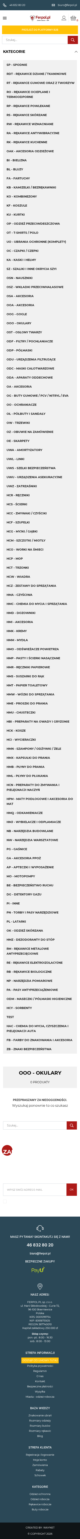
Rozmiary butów (40, 1425)
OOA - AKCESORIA (20, 305)
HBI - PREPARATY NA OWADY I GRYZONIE (38, 721)
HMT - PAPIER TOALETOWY (27, 685)
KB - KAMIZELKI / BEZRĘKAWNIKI (31, 187)
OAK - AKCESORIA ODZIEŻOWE (30, 151)
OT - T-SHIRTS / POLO (22, 233)
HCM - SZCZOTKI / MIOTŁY (26, 540)
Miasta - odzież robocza (40, 1396)
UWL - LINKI (15, 459)
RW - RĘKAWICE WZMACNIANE (30, 124)
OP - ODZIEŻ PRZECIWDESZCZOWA (33, 224)
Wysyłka (40, 1391)
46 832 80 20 (40, 1245)
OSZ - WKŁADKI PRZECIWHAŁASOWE (35, 287)
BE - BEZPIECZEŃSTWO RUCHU (30, 885)
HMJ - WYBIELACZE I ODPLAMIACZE (34, 822)
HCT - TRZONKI (18, 568)
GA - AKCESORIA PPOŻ (24, 858)
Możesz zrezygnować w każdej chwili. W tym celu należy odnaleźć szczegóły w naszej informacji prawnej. (40, 1202)
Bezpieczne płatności (40, 1386)
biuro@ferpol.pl (40, 1253)
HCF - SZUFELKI (18, 522)
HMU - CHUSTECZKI (21, 712)
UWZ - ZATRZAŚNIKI (22, 486)
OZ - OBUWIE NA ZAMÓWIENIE (30, 432)
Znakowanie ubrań (40, 1415)
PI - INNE (13, 903)
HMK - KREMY (17, 631)
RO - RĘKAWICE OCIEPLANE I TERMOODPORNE (28, 94)
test (10, 1017)
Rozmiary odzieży (40, 1420)
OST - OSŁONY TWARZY (24, 332)
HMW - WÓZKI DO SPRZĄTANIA (30, 694)
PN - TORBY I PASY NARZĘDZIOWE (32, 912)
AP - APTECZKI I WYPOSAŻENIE (30, 867)
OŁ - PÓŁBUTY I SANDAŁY (26, 414)
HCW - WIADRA (18, 577)
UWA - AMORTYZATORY (24, 450)
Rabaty (40, 1470)
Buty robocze (40, 1509)
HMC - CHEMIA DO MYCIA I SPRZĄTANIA (37, 604)
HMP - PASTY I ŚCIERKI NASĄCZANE (33, 658)
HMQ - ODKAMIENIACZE (25, 813)
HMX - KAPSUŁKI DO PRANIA (28, 758)
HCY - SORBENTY (19, 1008)
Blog (40, 1436)
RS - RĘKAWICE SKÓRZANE (27, 115)
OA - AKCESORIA (19, 386)
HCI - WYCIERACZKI (21, 740)
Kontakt (40, 1381)
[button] (76, 51)
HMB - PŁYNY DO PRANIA (26, 767)
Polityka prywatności (40, 1365)
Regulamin (40, 1371)
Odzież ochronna (40, 1494)
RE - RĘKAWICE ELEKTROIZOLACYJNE (35, 963)
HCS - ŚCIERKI (17, 504)
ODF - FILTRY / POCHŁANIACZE (30, 341)
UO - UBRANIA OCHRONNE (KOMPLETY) (36, 242)
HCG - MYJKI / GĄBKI (22, 531)
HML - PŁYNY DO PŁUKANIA (27, 776)
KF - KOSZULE (17, 205)
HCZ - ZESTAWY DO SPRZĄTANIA (31, 586)
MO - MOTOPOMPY (21, 876)
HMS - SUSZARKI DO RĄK (25, 676)
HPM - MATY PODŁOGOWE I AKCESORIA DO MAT (40, 801)
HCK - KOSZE (16, 730)
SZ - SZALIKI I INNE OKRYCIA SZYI (32, 269)
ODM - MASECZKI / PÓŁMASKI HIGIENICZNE (39, 999)
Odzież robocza (40, 1499)
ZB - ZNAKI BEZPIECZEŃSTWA (29, 1049)
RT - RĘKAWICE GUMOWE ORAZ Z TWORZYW (40, 83)
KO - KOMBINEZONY (22, 196)
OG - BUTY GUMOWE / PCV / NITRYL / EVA (38, 396)
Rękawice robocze (40, 1504)
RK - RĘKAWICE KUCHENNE (27, 142)
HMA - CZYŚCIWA (19, 595)
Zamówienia (40, 1465)
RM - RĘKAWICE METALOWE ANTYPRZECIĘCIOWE (28, 951)
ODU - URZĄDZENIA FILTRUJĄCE (31, 359)
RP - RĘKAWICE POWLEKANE (28, 106)
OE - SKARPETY (18, 441)
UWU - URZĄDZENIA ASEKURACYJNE (34, 477)
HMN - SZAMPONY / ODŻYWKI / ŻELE (34, 749)
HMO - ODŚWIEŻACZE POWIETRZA (33, 649)
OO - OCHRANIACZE (22, 405)
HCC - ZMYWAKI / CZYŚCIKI (27, 513)
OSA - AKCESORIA (20, 296)
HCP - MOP (15, 558)
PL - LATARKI (16, 921)
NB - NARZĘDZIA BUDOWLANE (30, 831)
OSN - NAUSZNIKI (20, 278)
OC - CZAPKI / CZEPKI (23, 251)
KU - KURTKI (16, 214)
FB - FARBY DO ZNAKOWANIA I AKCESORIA (39, 1040)
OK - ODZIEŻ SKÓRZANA (25, 930)
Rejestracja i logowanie (40, 1454)
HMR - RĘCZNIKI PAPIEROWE (28, 667)
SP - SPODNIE (17, 65)
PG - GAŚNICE (17, 849)
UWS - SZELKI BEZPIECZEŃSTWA (31, 468)
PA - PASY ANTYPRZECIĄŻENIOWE (32, 990)
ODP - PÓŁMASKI (19, 350)
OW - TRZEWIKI (18, 423)
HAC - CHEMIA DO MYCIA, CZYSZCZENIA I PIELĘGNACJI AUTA (38, 1028)
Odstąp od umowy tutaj (40, 1360)
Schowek (40, 1475)
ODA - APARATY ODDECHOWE (30, 377)
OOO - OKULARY (19, 323)
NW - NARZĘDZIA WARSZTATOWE (32, 840)
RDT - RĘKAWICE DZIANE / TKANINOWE (36, 74)
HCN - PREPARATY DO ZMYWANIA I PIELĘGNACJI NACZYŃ (33, 787)
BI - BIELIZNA (17, 160)
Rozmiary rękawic (40, 1430)
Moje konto (40, 1459)
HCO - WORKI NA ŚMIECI (25, 549)
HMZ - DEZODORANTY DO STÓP (31, 940)
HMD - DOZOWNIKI (21, 613)
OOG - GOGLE (17, 314)
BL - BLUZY (15, 169)
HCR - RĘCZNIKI (18, 495)
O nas (40, 1376)
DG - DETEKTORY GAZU (24, 894)
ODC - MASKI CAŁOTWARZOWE (30, 368)
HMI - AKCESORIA (20, 622)
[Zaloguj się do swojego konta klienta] (64, 18)
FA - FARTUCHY (18, 178)
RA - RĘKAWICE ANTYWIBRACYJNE (33, 133)
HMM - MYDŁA (17, 640)
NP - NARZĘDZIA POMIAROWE (29, 981)
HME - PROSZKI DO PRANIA (27, 703)
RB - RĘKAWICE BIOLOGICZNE (29, 972)
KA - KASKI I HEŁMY (21, 260)
